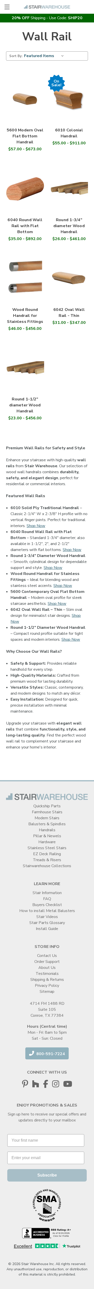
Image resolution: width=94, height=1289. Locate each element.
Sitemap (47, 991)
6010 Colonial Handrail (69, 133)
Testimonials (47, 973)
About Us (47, 967)
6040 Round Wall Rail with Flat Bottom (25, 226)
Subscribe (47, 1175)
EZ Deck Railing (47, 854)
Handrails (47, 830)
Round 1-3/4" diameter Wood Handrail (69, 226)
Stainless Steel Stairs (47, 848)
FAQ (47, 899)
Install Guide (47, 928)
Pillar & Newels (47, 836)
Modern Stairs (47, 818)
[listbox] (45, 56)
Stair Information (47, 893)
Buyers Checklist (47, 905)
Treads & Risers (47, 860)
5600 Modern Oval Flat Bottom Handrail (25, 136)
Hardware (47, 842)
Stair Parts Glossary (47, 922)
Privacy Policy (47, 985)
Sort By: (15, 56)
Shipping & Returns (47, 979)
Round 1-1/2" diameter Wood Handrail (25, 405)
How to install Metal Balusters (47, 911)
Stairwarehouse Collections (47, 866)
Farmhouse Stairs (47, 812)
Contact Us (47, 955)
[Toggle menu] (7, 7)
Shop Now (36, 526)
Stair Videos (47, 917)
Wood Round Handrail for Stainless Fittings (25, 315)
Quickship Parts (47, 806)
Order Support (47, 961)
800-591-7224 (50, 1054)
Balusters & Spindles (47, 824)
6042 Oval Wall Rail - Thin (69, 312)
